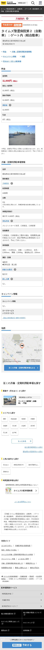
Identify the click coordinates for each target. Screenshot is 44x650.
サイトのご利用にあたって (10, 621)
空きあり (6, 465)
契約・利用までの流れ (9, 550)
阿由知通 (14, 419)
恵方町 (33, 426)
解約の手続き (34, 568)
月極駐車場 (6, 600)
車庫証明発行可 (19, 465)
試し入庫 (5, 279)
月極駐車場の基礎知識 (22, 546)
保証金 (4, 105)
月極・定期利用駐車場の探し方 (12, 563)
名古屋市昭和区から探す (34, 447)
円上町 (5, 432)
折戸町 (14, 432)
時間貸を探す (22, 3)
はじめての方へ (6, 546)
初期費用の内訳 (6, 568)
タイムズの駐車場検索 (23, 491)
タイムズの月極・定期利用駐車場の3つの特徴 (17, 554)
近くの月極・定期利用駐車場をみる (22, 368)
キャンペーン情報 (9, 56)
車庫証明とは (30, 563)
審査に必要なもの (21, 568)
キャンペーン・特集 (8, 559)
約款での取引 (7, 269)
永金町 (23, 426)
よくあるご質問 (23, 559)
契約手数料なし (33, 465)
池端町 (5, 426)
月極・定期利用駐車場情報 (22, 52)
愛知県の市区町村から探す (33, 452)
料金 (4, 52)
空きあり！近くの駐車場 (12, 61)
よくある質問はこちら (22, 502)
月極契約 (5, 183)
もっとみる (22, 441)
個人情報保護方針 (7, 614)
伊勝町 (33, 419)
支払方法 (5, 221)
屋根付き (6, 471)
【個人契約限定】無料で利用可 (13, 318)
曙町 (4, 419)
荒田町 (23, 419)
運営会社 (4, 630)
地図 (23, 56)
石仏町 (14, 426)
